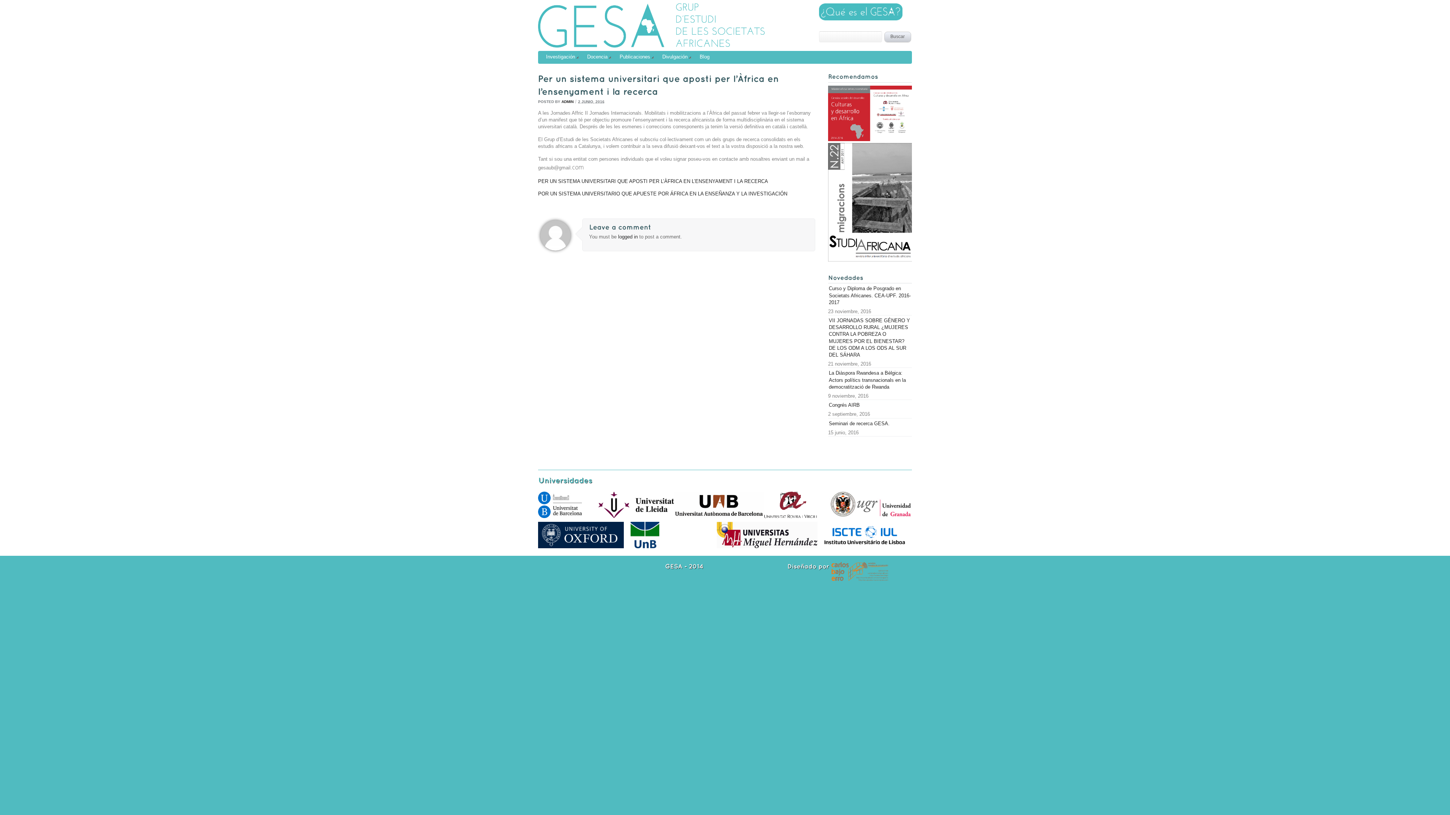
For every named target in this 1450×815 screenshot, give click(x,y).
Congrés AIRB (844, 405)
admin (567, 101)
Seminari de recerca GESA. (859, 423)
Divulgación (675, 57)
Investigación (560, 57)
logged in (628, 237)
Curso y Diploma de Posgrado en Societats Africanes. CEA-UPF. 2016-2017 (870, 295)
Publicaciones (635, 57)
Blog (705, 57)
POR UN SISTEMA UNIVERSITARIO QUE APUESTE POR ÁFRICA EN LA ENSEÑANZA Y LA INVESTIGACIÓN (662, 194)
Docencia (597, 57)
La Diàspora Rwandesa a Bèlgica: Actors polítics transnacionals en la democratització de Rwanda (867, 379)
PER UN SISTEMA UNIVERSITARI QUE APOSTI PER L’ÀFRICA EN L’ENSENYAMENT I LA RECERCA (653, 181)
